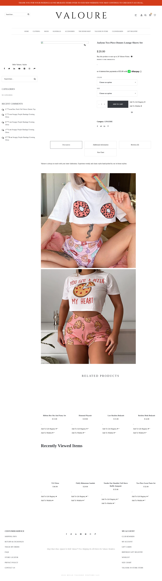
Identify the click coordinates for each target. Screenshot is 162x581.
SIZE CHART (126, 562)
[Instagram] (29, 69)
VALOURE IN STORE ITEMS (132, 568)
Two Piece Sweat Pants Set (145, 483)
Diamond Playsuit (85, 415)
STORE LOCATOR (11, 557)
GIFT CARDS (127, 547)
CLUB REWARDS (128, 536)
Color (99, 77)
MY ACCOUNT (127, 542)
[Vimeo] (24, 69)
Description (66, 145)
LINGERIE (108, 121)
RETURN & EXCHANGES (14, 542)
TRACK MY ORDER (12, 547)
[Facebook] (4, 69)
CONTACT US (10, 568)
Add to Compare (132, 112)
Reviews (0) (135, 145)
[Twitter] (9, 69)
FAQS (7, 552)
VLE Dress (55, 483)
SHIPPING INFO (11, 536)
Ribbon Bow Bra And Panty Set (54, 415)
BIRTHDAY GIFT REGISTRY (132, 552)
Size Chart (100, 152)
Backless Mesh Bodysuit (146, 415)
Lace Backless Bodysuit (116, 415)
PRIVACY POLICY (11, 562)
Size (98, 88)
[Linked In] (14, 69)
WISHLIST (126, 557)
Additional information (100, 145)
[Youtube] (19, 69)
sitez (1, 579)
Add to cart (118, 104)
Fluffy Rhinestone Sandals (85, 483)
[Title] (34, 69)
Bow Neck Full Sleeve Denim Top (23, 109)
